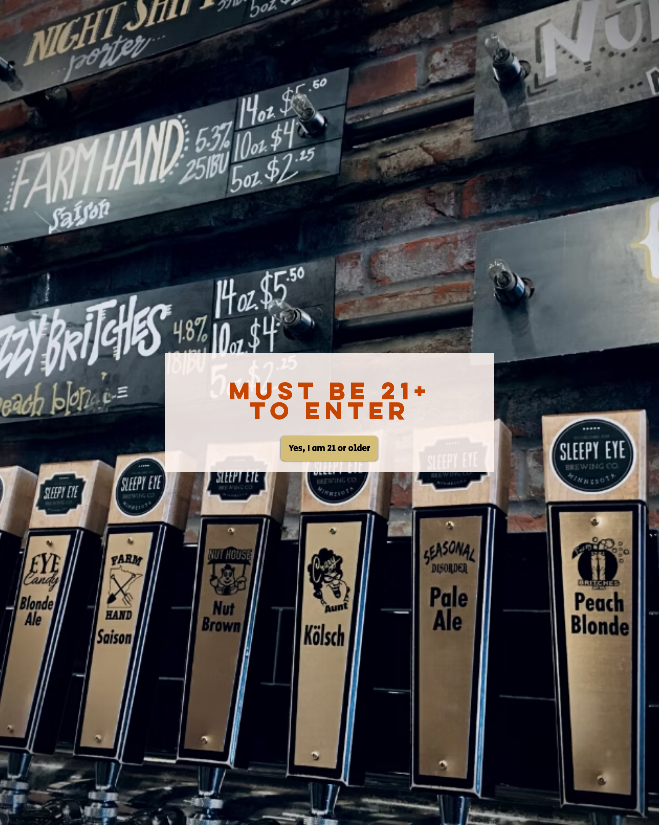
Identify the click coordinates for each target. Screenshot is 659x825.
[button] (329, 448)
